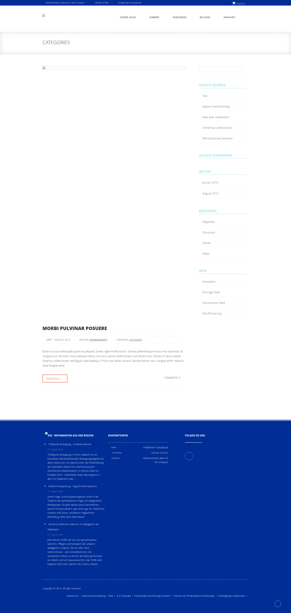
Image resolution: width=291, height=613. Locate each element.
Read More (53, 378)
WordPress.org (212, 313)
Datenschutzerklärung (95, 595)
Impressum (74, 595)
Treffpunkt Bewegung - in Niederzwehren (70, 444)
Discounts (135, 339)
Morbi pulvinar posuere (74, 328)
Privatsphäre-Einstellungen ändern (154, 595)
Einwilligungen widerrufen (233, 595)
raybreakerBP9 (98, 339)
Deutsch (240, 3)
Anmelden (208, 281)
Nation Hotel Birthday (216, 106)
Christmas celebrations (217, 128)
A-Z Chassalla (125, 595)
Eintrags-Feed (211, 292)
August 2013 (210, 193)
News (205, 253)
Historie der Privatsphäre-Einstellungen (196, 595)
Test (204, 96)
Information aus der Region (73, 435)
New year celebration (215, 117)
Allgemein (208, 222)
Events (206, 243)
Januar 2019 (210, 182)
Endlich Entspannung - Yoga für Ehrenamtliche (72, 486)
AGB (113, 595)
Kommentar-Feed (213, 303)
